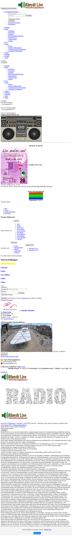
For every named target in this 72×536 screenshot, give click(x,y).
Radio (6, 67)
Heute (19, 226)
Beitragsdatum (18, 247)
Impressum (4, 372)
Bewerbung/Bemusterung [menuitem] (15, 36)
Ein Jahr (19, 239)
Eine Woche (20, 229)
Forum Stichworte (9, 212)
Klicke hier (25, 298)
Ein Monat (20, 232)
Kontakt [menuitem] (6, 56)
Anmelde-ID (5, 289)
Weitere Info (47, 529)
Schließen (4, 430)
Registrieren (11, 24)
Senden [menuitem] (10, 41)
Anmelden (11, 21)
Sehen (6, 98)
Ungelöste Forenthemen (15, 89)
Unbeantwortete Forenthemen (17, 87)
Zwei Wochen (21, 231)
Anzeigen (28, 15)
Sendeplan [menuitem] (11, 31)
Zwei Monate (21, 234)
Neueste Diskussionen (14, 86)
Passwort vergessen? (14, 22)
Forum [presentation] (6, 44)
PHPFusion (11, 423)
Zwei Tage (20, 227)
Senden (10, 79)
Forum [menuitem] (10, 46)
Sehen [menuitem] (6, 58)
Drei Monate (21, 236)
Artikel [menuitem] (6, 53)
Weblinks (7, 92)
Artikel (6, 91)
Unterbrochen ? (12, 77)
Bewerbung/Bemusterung (15, 74)
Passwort (4, 291)
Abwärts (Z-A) (29, 245)
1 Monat (16, 221)
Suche (6, 96)
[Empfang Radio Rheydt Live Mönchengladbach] (21, 128)
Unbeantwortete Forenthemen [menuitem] (17, 49)
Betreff (16, 249)
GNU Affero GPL (6, 425)
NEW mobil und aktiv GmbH (9, 356)
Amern (23, 367)
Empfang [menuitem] (11, 34)
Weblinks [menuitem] (7, 54)
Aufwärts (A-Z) (33, 250)
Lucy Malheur (5, 275)
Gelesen (16, 252)
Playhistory (11, 71)
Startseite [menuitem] (7, 27)
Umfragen (7, 94)
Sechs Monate (21, 237)
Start (5, 208)
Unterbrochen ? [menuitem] (12, 39)
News (6, 81)
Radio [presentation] (6, 29)
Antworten (14, 242)
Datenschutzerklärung (20, 425)
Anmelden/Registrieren (11, 12)
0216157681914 (8, 319)
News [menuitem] (6, 42)
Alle (18, 224)
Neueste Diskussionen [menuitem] (14, 47)
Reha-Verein (7, 312)
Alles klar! (37, 533)
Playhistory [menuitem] (11, 32)
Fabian (3, 271)
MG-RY (22, 426)
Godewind (4, 267)
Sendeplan (11, 69)
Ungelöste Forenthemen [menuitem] (15, 51)
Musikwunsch (12, 76)
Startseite (7, 66)
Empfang (11, 72)
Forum (6, 82)
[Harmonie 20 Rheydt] (14, 165)
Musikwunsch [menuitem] (12, 37)
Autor (16, 246)
